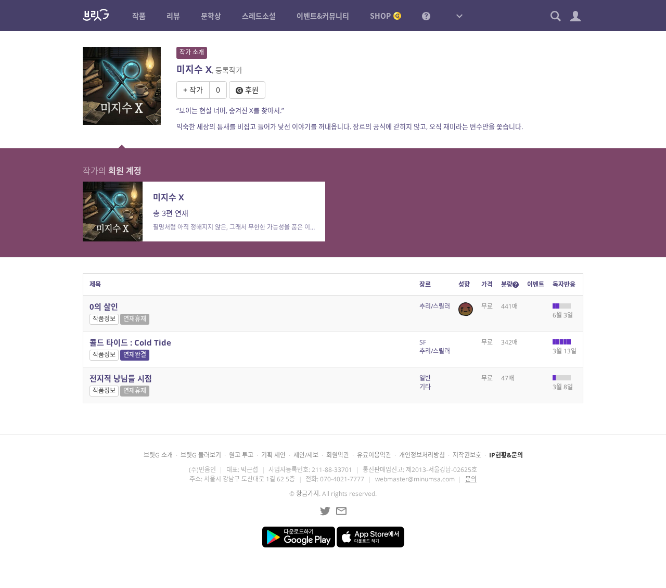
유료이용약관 (374, 455)
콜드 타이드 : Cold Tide (130, 342)
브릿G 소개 (158, 455)
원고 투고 (241, 455)
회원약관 (337, 455)
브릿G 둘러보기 (201, 455)
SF (422, 342)
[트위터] (325, 511)
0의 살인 (103, 306)
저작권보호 (467, 455)
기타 (425, 386)
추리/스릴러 (434, 306)
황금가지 (307, 493)
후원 (251, 90)
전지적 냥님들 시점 (120, 378)
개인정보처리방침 (422, 455)
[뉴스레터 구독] (341, 511)
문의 (471, 479)
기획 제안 (273, 455)
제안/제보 (305, 455)
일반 (425, 378)
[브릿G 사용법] (426, 15)
